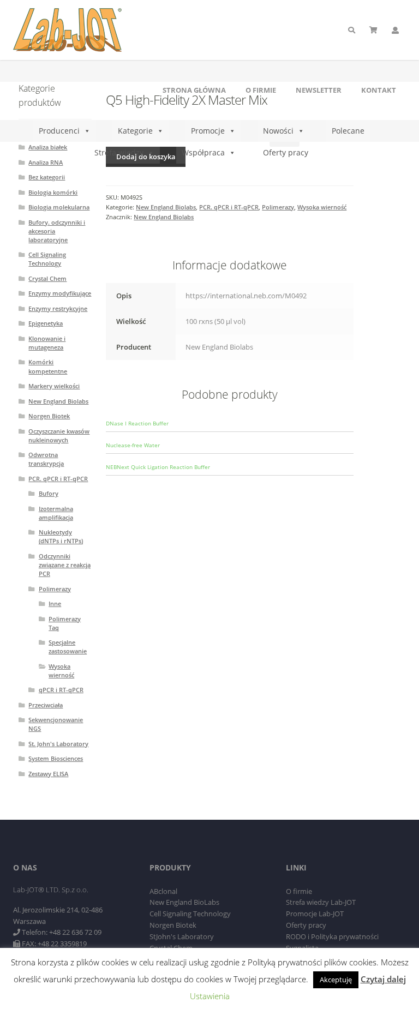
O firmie (261, 90)
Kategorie (135, 130)
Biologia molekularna (58, 207)
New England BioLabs (184, 902)
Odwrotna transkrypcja (46, 459)
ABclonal (163, 891)
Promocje (208, 130)
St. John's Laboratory (58, 744)
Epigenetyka (45, 323)
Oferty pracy (285, 152)
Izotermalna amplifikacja (56, 512)
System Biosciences (55, 758)
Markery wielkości (54, 386)
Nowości (278, 130)
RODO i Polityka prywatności (332, 936)
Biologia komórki (52, 192)
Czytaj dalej (383, 979)
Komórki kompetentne (47, 366)
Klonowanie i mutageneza (46, 342)
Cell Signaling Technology (47, 258)
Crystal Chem (47, 278)
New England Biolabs (166, 207)
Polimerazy (278, 207)
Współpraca (203, 152)
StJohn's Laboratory (181, 936)
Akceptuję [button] (336, 979)
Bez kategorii (46, 177)
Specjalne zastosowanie (68, 646)
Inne (55, 603)
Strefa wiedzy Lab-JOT (321, 902)
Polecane (348, 130)
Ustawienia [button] (210, 995)
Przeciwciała (45, 705)
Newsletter (319, 90)
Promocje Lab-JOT (315, 913)
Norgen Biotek (49, 416)
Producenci (59, 130)
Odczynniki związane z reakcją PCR (65, 565)
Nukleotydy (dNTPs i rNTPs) (61, 536)
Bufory (48, 493)
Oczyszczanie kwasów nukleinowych (58, 435)
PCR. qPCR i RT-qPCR (229, 207)
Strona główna (194, 90)
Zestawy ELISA (48, 774)
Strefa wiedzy (118, 152)
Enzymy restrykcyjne (57, 308)
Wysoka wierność (321, 207)
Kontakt (378, 90)
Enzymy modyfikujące (59, 293)
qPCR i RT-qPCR (61, 690)
